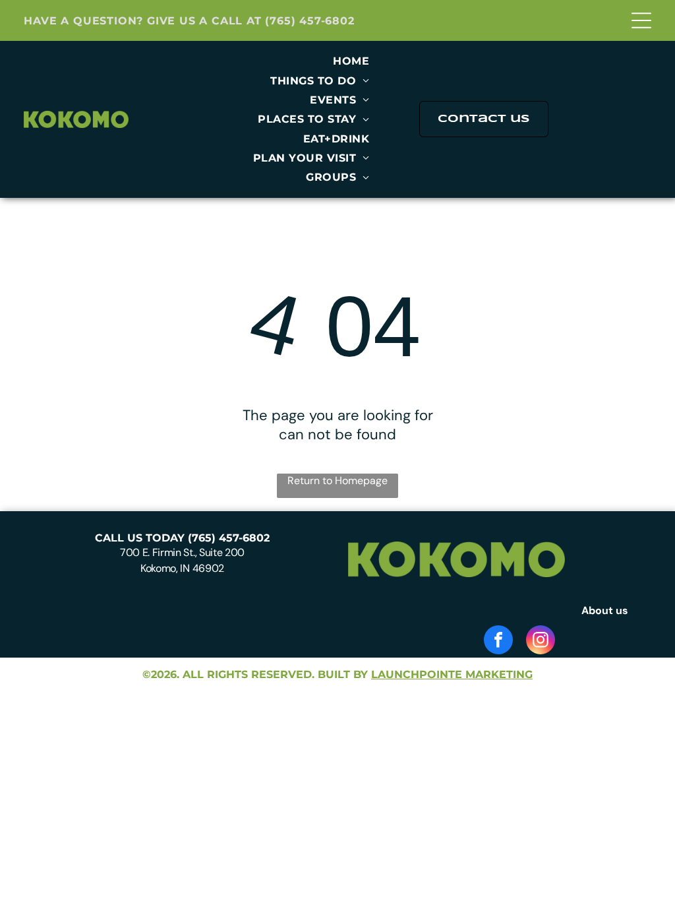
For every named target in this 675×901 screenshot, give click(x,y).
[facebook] (498, 641)
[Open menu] (641, 20)
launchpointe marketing (452, 674)
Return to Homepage (337, 480)
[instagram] (540, 641)
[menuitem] (351, 61)
